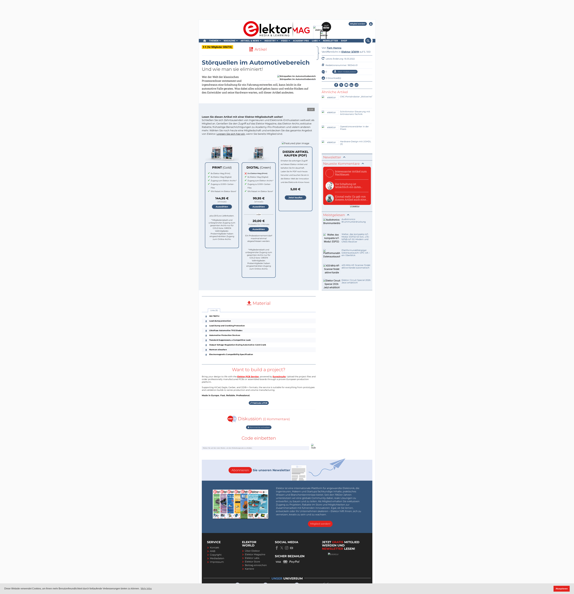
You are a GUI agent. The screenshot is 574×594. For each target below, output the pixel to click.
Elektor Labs (252, 558)
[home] (204, 40)
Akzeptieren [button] (562, 588)
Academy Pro (301, 40)
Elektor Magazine (255, 554)
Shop (344, 40)
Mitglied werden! (357, 24)
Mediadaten (217, 558)
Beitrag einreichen (256, 565)
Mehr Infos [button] (146, 588)
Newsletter (330, 40)
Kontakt (214, 547)
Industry (270, 40)
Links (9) (214, 310)
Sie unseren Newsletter (261, 470)
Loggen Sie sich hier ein (231, 133)
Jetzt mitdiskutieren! (346, 72)
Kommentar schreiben (259, 427)
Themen (214, 40)
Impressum (217, 562)
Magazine (229, 40)
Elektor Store (252, 561)
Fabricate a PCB (259, 403)
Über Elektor (252, 550)
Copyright (216, 554)
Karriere (249, 568)
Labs (315, 40)
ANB (212, 551)
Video (284, 40)
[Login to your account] (371, 24)
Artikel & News (250, 40)
